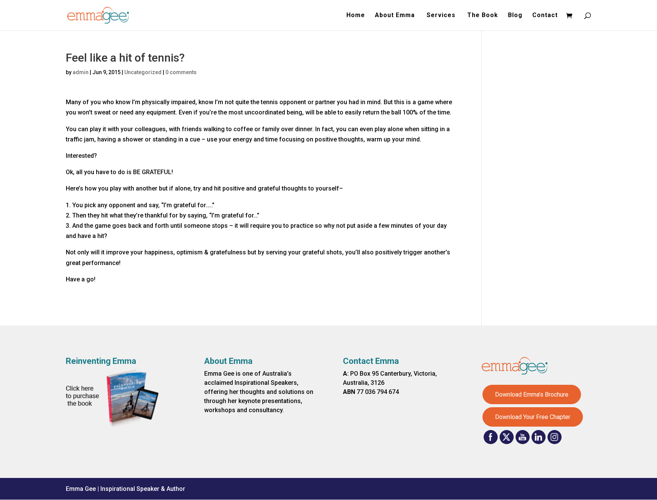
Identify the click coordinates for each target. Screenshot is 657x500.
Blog (515, 16)
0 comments (181, 72)
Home (355, 16)
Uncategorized (143, 72)
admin (81, 72)
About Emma (396, 16)
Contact (545, 16)
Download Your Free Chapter (532, 417)
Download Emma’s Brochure (531, 394)
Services (442, 16)
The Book (482, 16)
